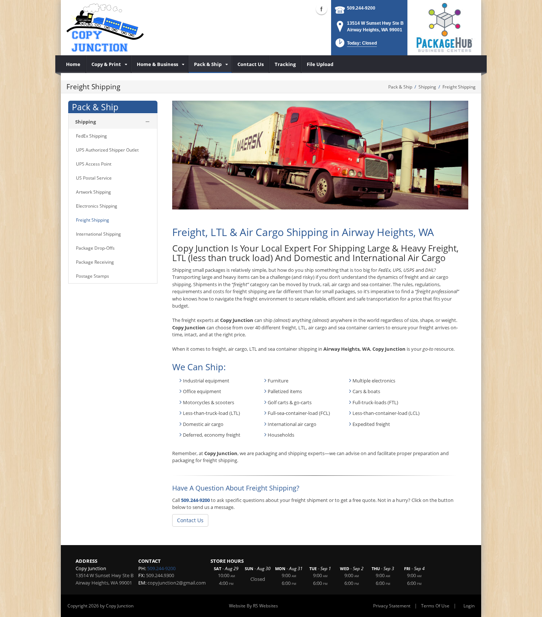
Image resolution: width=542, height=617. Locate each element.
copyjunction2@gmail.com (176, 582)
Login (469, 606)
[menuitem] (73, 64)
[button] (355, 45)
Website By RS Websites (253, 606)
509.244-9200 (361, 8)
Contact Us (190, 520)
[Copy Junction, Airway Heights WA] (105, 28)
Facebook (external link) (321, 8)
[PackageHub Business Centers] (444, 27)
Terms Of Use (435, 606)
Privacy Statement (391, 606)
